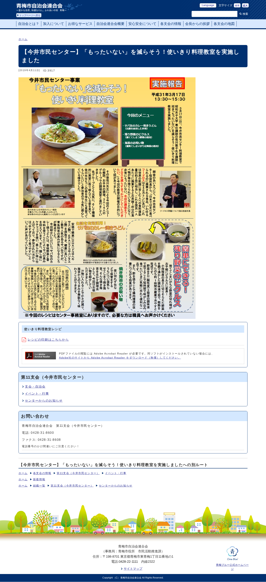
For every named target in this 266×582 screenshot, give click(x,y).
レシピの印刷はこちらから (48, 339)
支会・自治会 (35, 386)
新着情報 (39, 479)
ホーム (23, 39)
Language (208, 5)
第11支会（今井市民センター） (78, 473)
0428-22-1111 (128, 561)
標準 (237, 5)
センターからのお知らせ (44, 400)
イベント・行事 (37, 393)
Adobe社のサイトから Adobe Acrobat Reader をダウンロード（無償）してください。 (120, 357)
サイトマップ (133, 568)
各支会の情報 (42, 473)
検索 (245, 13)
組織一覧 (39, 485)
